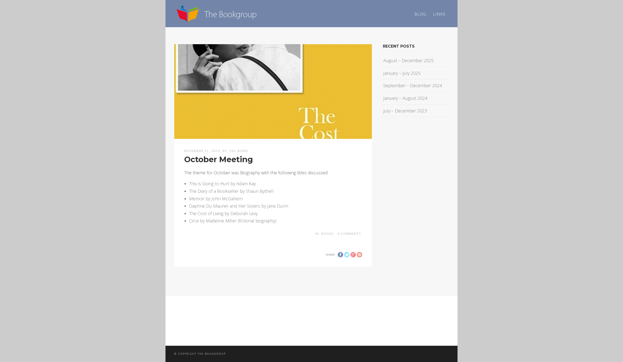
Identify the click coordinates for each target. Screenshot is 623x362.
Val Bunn (239, 151)
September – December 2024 (412, 85)
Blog (420, 14)
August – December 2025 (408, 60)
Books (327, 234)
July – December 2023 (405, 111)
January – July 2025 (402, 73)
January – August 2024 (405, 98)
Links (439, 14)
